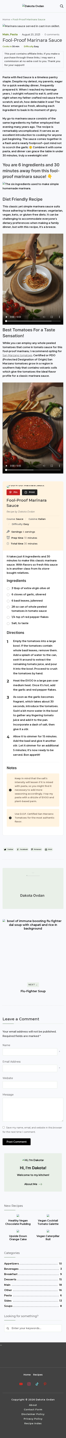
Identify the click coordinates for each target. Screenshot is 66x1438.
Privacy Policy (33, 1418)
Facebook (24, 849)
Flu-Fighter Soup (33, 991)
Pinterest (37, 849)
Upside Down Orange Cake (18, 1238)
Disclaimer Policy (33, 1414)
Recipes (38, 1374)
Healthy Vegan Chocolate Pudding (18, 1222)
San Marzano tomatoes (17, 355)
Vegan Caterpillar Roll (48, 1238)
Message (8, 1094)
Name (6, 1045)
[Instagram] (29, 1384)
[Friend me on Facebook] (21, 1384)
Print (50, 849)
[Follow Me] (37, 1384)
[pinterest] (45, 1384)
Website (8, 1078)
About (33, 1405)
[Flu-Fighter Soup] (33, 949)
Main (6, 34)
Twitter (10, 849)
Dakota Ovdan (32, 895)
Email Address (12, 1061)
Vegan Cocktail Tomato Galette (48, 1222)
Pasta (14, 34)
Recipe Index (33, 1423)
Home (6, 19)
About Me (30, 1184)
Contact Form (33, 1409)
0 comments (52, 34)
